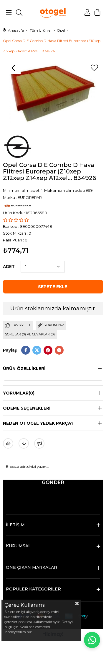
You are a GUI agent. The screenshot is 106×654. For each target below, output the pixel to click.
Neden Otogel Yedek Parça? (38, 423)
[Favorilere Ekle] (94, 68)
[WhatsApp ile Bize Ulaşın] (92, 640)
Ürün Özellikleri (24, 368)
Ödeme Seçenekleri (27, 408)
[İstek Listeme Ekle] (8, 443)
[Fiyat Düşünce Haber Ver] (24, 443)
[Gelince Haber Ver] (39, 443)
